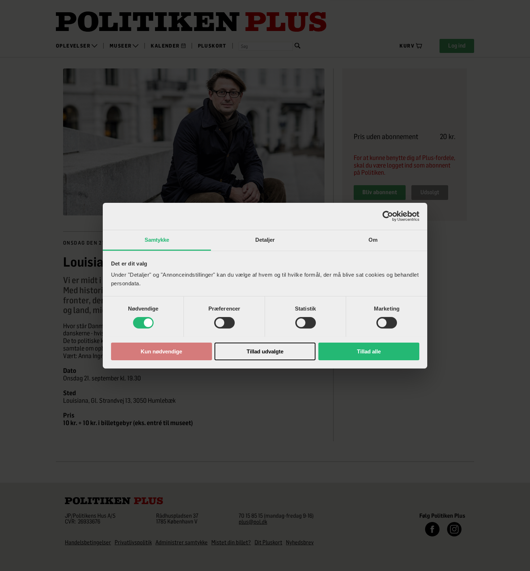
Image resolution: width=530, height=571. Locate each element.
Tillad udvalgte (265, 351)
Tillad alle (369, 351)
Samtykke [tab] (157, 239)
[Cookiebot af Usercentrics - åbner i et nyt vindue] (387, 216)
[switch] (224, 323)
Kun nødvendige (161, 351)
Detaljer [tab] (265, 239)
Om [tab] (372, 239)
